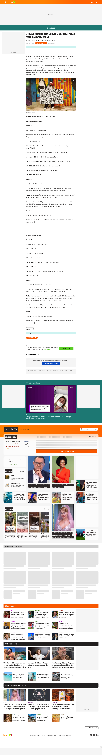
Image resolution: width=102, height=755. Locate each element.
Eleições (37, 632)
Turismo (33, 341)
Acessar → (22, 471)
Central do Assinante (81, 2)
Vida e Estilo (51, 341)
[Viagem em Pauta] (30, 328)
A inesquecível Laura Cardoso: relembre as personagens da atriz (38, 665)
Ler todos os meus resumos (66, 451)
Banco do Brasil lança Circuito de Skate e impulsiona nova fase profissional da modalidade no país (42, 718)
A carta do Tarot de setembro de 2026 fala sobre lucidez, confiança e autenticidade (63, 707)
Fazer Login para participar (51, 363)
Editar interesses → (93, 436)
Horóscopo (54, 702)
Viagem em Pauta (41, 341)
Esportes (39, 714)
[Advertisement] (87, 676)
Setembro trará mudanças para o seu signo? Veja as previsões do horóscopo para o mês (38, 707)
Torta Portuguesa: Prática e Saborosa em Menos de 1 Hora (67, 717)
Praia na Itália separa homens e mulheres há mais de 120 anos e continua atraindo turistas (67, 677)
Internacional (40, 672)
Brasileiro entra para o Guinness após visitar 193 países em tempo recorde (43, 677)
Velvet (53, 661)
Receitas (62, 714)
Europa (5, 661)
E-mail (92, 2)
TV (11, 610)
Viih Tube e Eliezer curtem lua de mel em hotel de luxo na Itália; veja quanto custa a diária (15, 665)
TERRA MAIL (71, 2)
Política (61, 610)
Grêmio (36, 621)
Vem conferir (13, 464)
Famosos (13, 621)
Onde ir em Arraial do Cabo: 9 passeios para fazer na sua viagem (18, 676)
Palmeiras (37, 610)
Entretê (28, 414)
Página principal (12, 2)
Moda (5, 702)
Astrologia (30, 702)
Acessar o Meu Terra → (25, 429)
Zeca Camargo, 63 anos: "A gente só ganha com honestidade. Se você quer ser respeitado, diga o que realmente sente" (63, 665)
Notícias (61, 632)
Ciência (60, 621)
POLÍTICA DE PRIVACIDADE (64, 735)
